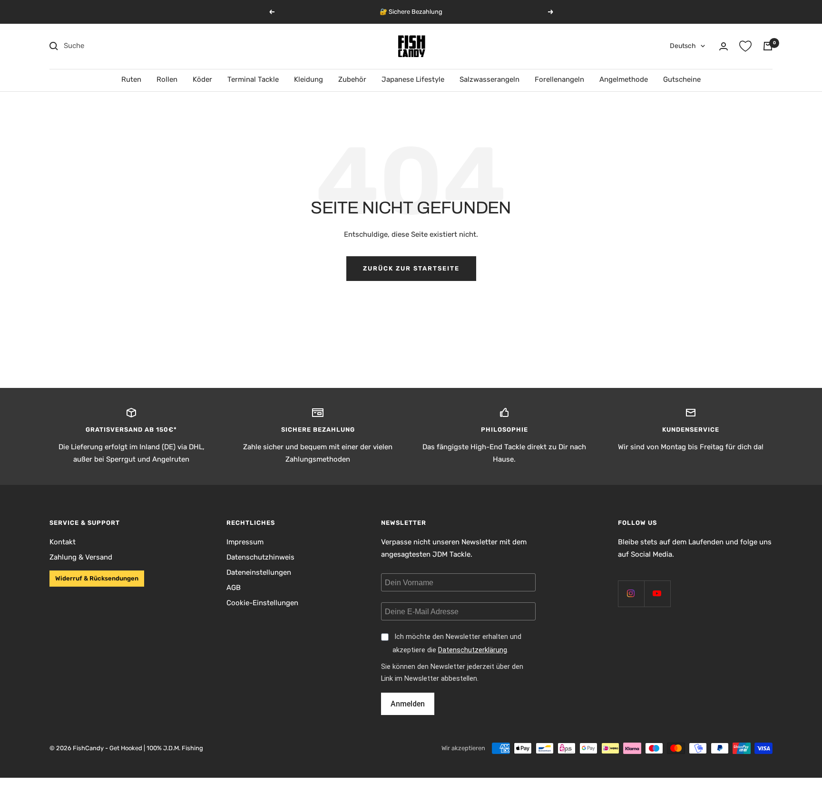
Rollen (167, 79)
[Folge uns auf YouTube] (657, 593)
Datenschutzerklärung (472, 650)
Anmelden (408, 703)
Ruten (131, 79)
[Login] (723, 46)
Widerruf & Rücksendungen (96, 578)
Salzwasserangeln (489, 79)
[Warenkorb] (768, 46)
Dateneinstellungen (258, 572)
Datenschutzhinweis (260, 557)
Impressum (245, 542)
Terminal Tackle (253, 79)
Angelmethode (623, 79)
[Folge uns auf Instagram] (631, 593)
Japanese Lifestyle (413, 79)
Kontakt (62, 542)
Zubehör (352, 79)
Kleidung (308, 79)
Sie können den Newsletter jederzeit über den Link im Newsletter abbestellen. (452, 673)
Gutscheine (682, 79)
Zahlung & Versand (80, 557)
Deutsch (683, 46)
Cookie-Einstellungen (262, 603)
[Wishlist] (745, 46)
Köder (202, 79)
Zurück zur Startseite (411, 268)
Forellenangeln (559, 79)
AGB (233, 587)
